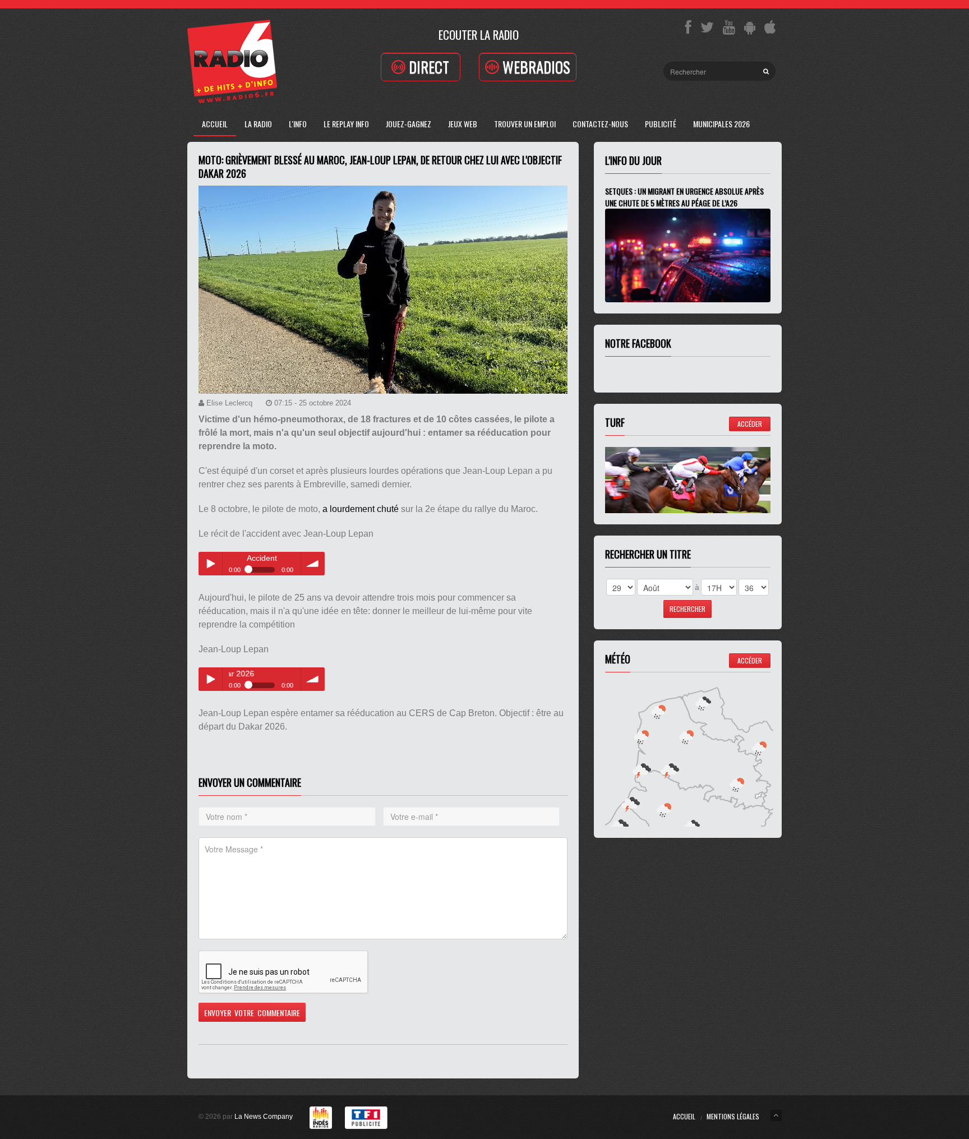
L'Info (298, 124)
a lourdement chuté (360, 509)
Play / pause (210, 563)
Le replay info (346, 124)
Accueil (215, 124)
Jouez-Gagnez (408, 124)
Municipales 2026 (721, 124)
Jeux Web (462, 124)
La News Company (263, 1116)
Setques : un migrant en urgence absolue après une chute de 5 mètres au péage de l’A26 (684, 197)
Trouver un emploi (525, 124)
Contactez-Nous (600, 124)
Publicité (660, 124)
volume (313, 563)
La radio (258, 124)
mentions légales (733, 1116)
